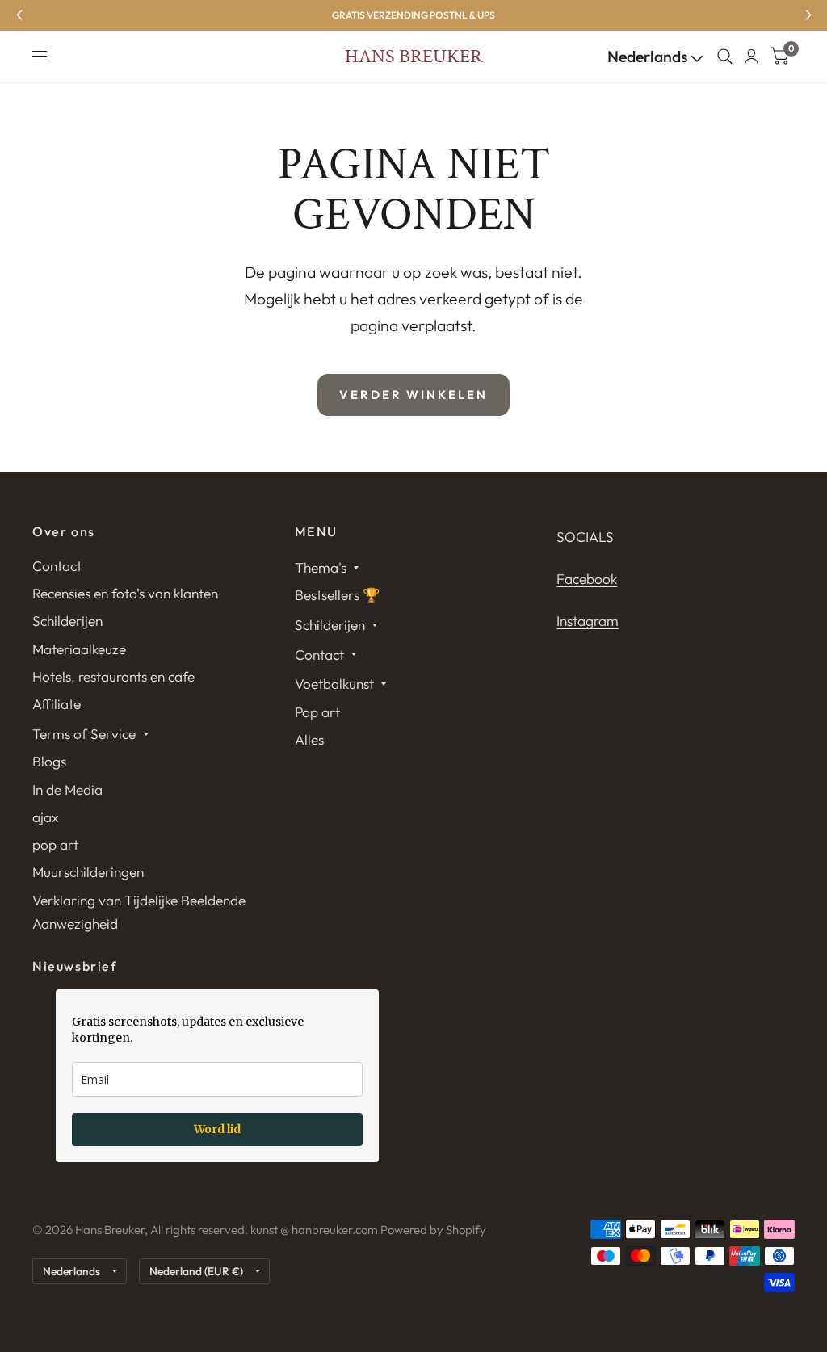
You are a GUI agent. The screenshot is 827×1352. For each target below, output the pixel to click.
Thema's (320, 567)
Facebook (586, 578)
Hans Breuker (413, 56)
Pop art (317, 711)
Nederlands (649, 56)
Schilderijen (67, 620)
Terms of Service (84, 733)
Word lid (217, 1129)
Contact (57, 565)
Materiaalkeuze (79, 648)
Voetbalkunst (334, 683)
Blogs (49, 761)
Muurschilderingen (88, 871)
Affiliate (56, 703)
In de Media (67, 789)
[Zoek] (725, 56)
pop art (55, 844)
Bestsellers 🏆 (337, 594)
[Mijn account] (751, 56)
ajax (45, 816)
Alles (309, 739)
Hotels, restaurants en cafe (113, 676)
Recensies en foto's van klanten (125, 593)
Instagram (587, 620)
